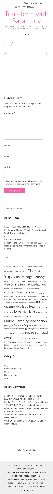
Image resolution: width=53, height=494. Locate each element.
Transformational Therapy (13, 342)
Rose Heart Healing (13, 239)
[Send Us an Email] (12, 3)
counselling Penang (39, 281)
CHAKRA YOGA (38, 483)
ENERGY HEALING (26, 490)
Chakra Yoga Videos (20, 476)
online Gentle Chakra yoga (38, 317)
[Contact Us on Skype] (19, 3)
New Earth (41, 312)
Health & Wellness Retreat (18, 299)
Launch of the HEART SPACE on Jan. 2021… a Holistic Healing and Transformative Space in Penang (25, 245)
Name (8, 145)
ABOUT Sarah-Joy (24, 483)
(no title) (8, 236)
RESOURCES (35, 476)
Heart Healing (13, 303)
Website (8, 167)
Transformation (30, 338)
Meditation (24, 312)
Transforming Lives (15, 479)
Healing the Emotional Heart (31, 296)
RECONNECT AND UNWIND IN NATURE (22, 226)
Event (6, 371)
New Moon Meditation (16, 316)
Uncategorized (11, 375)
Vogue (26, 454)
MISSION (11, 483)
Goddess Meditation (36, 288)
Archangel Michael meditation (15, 271)
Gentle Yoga (8, 288)
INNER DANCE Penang (15, 486)
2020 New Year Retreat (12, 266)
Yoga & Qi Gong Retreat (33, 345)
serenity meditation (40, 329)
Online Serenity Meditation (25, 321)
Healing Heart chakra (12, 296)
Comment (9, 113)
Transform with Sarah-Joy (26, 17)
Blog (6, 365)
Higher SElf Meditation (27, 303)
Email (7, 156)
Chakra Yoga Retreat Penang (14, 281)
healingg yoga (39, 293)
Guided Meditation (19, 292)
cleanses (29, 281)
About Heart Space (36, 465)
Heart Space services (17, 465)
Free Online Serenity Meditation (25, 284)
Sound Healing (26, 332)
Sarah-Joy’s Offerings (26, 469)
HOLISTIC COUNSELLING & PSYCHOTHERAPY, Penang (26, 472)
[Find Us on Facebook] (15, 3)
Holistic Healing (28, 306)
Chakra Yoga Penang (29, 277)
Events (29, 479)
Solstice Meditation (11, 333)
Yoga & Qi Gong (18, 345)
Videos (7, 378)
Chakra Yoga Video (12, 368)
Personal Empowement (26, 325)
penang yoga (8, 325)
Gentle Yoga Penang (21, 288)
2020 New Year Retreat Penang (33, 266)
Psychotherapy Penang (24, 329)
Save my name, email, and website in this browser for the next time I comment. (24, 182)
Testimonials (39, 479)
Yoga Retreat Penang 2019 (19, 348)
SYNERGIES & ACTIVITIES (36, 486)
